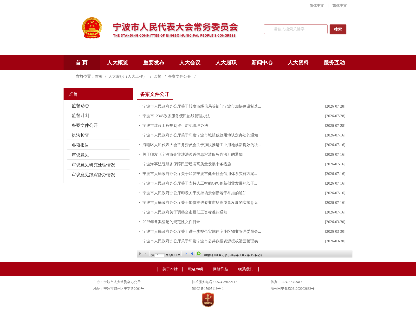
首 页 (82, 62)
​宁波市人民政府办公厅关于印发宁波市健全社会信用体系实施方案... (200, 174)
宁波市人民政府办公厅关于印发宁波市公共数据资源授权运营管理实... (202, 241)
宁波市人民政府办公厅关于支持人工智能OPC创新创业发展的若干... (200, 183)
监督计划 (80, 115)
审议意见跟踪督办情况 (93, 174)
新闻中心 (262, 62)
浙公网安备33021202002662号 (292, 289)
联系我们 (246, 269)
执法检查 (80, 135)
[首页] (140, 253)
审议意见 (80, 155)
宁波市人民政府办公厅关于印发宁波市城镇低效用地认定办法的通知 (200, 135)
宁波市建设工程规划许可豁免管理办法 (175, 125)
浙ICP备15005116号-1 (208, 289)
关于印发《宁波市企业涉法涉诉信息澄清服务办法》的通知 (193, 154)
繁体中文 (339, 5)
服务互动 (334, 62)
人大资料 (298, 62)
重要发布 (153, 62)
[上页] (145, 253)
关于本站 (170, 269)
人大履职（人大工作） (128, 76)
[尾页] (191, 253)
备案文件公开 (180, 76)
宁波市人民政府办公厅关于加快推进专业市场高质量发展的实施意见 (200, 202)
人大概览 (117, 62)
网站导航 (220, 269)
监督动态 (80, 105)
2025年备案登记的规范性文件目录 (171, 222)
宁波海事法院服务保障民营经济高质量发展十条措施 (187, 164)
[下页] (186, 253)
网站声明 (195, 269)
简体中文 (317, 5)
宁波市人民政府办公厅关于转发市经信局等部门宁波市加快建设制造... (202, 106)
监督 (158, 76)
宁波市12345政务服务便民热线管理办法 (176, 116)
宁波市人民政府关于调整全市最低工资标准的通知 (185, 212)
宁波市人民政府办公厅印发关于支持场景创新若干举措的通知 (195, 193)
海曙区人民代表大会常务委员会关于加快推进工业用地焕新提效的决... (202, 145)
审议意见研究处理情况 (93, 164)
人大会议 (190, 62)
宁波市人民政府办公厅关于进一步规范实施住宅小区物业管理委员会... (202, 231)
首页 (99, 76)
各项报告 (80, 145)
